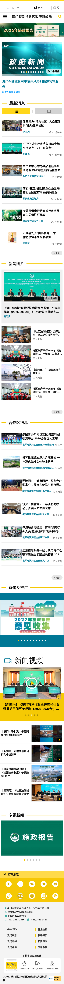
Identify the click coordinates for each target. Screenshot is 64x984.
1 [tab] (18, 640)
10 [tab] (45, 640)
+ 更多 (57, 253)
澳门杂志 (12, 935)
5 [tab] (30, 640)
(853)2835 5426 (39, 920)
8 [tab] (39, 640)
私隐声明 (42, 941)
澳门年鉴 (12, 941)
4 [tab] (27, 640)
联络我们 (42, 935)
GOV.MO (12, 929)
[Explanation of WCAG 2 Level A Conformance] (55, 978)
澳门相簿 (12, 947)
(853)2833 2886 (16, 920)
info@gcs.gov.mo (17, 916)
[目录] (4, 16)
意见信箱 (42, 929)
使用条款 (42, 947)
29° (41, 8)
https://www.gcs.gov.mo (20, 912)
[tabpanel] (32, 617)
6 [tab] (33, 640)
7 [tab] (36, 640)
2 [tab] (21, 640)
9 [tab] (42, 640)
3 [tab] (24, 640)
